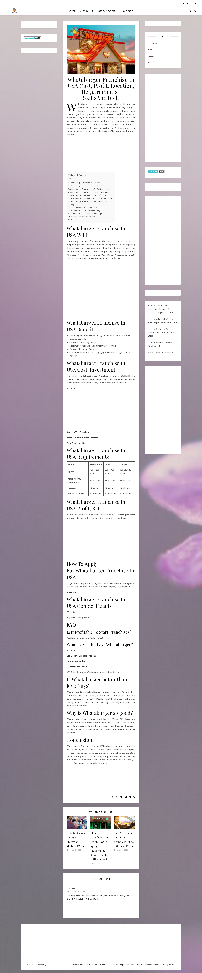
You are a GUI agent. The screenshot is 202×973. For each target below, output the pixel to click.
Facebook (152, 43)
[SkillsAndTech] (14, 11)
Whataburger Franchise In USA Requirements (89, 192)
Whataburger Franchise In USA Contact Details (90, 201)
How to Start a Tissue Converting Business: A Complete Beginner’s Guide (161, 309)
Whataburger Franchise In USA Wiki (85, 183)
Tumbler (152, 62)
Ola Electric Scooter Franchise (82, 655)
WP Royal (44, 964)
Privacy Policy (106, 11)
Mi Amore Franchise (77, 666)
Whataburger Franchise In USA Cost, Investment (91, 189)
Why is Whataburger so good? (84, 216)
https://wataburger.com (78, 617)
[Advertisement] (101, 155)
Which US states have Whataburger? (88, 210)
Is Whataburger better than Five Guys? (86, 213)
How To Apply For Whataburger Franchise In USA (91, 198)
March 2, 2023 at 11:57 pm (77, 891)
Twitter (151, 49)
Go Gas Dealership (76, 661)
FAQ (72, 204)
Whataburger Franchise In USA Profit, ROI (88, 195)
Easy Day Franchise (76, 443)
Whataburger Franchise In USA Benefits (87, 186)
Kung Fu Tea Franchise (78, 432)
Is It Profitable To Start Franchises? (87, 208)
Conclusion (76, 220)
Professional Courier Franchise (82, 437)
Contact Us (86, 11)
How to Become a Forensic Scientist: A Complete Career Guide (161, 332)
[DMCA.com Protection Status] (39, 37)
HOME (72, 11)
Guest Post (126, 11)
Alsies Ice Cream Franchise (160, 352)
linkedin (151, 55)
